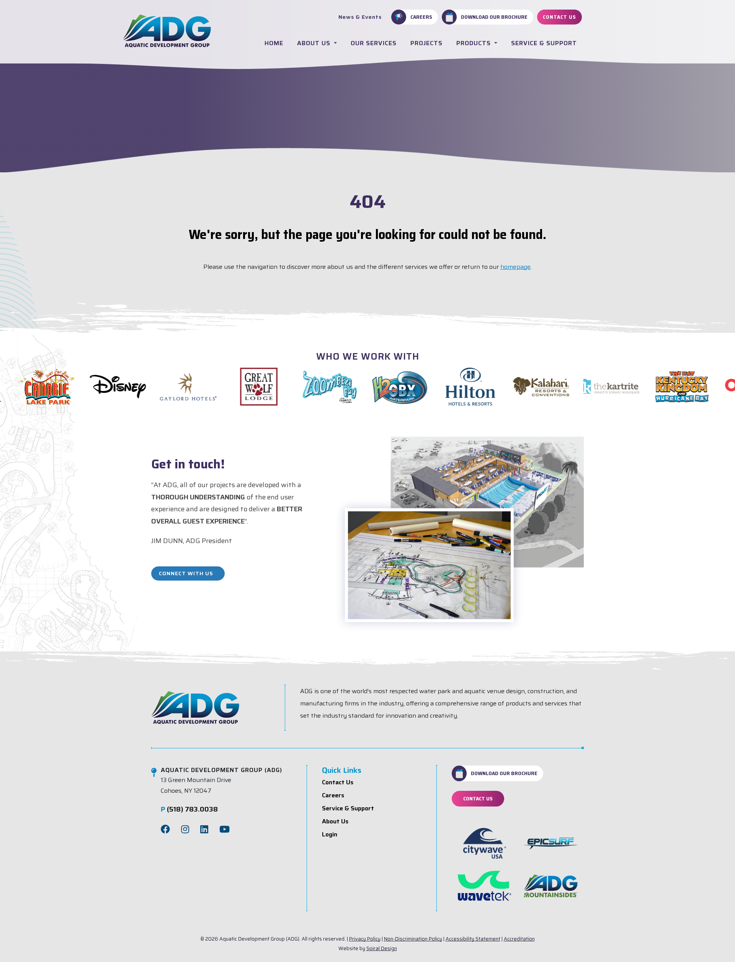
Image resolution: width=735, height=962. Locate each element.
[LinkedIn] (204, 829)
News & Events (360, 17)
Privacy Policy (365, 939)
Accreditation (519, 939)
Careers (421, 17)
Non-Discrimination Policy (413, 939)
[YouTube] (224, 829)
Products (474, 43)
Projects (426, 43)
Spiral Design (381, 948)
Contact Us (559, 17)
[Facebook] (165, 829)
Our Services (374, 43)
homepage (515, 267)
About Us (314, 43)
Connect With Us (186, 573)
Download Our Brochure (494, 17)
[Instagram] (185, 829)
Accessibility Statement (473, 939)
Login (329, 834)
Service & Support (544, 43)
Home (274, 43)
